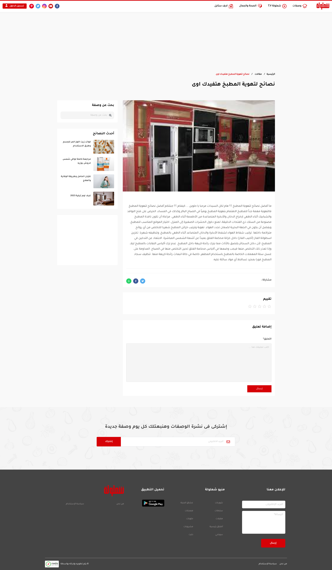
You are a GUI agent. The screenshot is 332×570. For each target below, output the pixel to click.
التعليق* (267, 339)
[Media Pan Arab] (52, 564)
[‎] (87, 147)
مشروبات (188, 527)
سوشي (219, 535)
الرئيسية (271, 74)
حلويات (189, 519)
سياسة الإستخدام (75, 504)
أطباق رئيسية (216, 527)
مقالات (258, 74)
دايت (191, 535)
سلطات (219, 511)
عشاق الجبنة (187, 503)
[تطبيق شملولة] (145, 503)
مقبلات (219, 519)
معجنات (189, 511)
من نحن (120, 504)
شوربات (219, 503)
